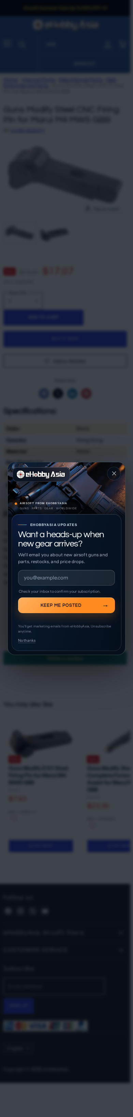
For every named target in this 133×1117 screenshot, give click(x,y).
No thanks (26, 640)
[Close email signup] (114, 473)
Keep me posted (61, 605)
